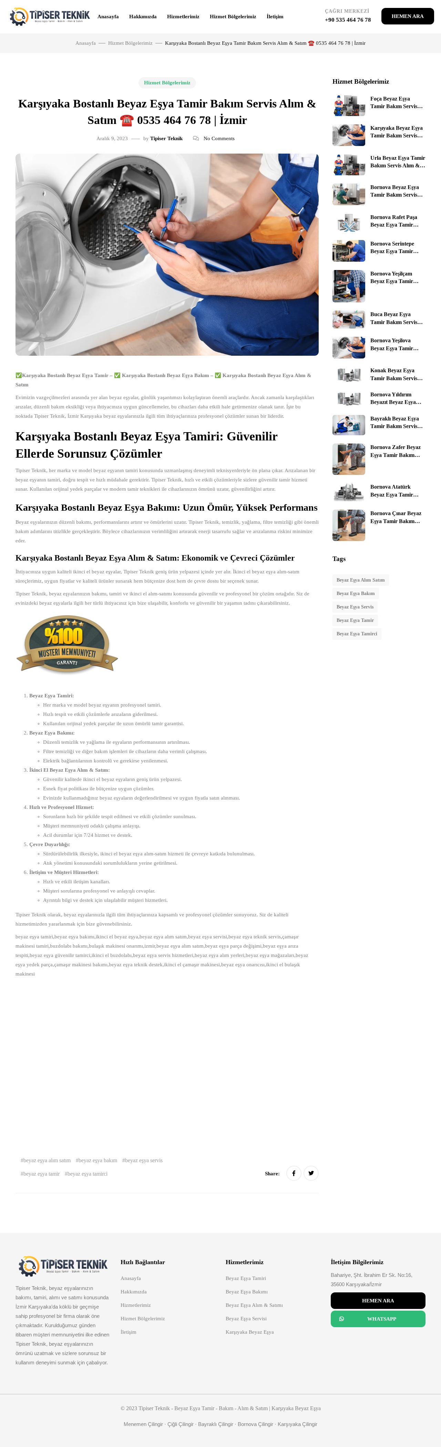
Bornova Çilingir (255, 1424)
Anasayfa (108, 16)
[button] (407, 16)
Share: (273, 1173)
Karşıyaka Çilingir (297, 1424)
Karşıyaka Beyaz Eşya (250, 1332)
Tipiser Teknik (166, 138)
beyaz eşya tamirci (87, 1174)
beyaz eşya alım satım (47, 1160)
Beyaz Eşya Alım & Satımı (254, 1305)
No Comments (219, 138)
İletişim (275, 16)
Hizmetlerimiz (183, 16)
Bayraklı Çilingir (215, 1424)
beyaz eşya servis (144, 1160)
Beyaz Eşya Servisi (246, 1318)
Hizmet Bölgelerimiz (233, 16)
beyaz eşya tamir (41, 1174)
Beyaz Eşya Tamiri (246, 1278)
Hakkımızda (143, 16)
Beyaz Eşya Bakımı (247, 1291)
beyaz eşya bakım (98, 1160)
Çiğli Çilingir (180, 1424)
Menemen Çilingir (143, 1424)
